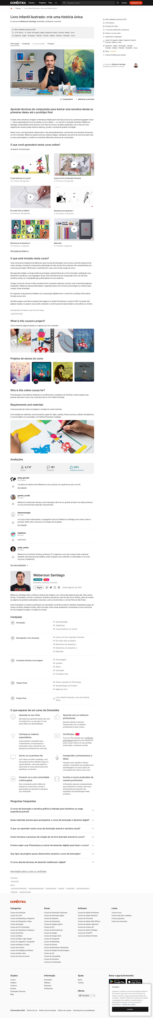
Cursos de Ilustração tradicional (55, 913)
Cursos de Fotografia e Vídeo (21, 921)
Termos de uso (32, 1010)
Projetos (42, 3)
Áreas (47, 908)
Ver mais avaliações (18, 565)
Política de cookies (64, 1010)
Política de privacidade (47, 1010)
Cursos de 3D (49, 953)
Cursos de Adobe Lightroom (88, 924)
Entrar (124, 3)
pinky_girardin (23, 478)
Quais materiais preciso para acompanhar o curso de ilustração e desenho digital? (49, 820)
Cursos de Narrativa (51, 959)
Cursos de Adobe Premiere (87, 936)
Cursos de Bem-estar (18, 953)
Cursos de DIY (49, 927)
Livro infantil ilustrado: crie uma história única (46, 17)
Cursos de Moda (16, 936)
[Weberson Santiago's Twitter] (51, 587)
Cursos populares (118, 918)
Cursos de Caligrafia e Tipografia (22, 942)
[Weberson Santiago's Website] (59, 587)
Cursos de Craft (16, 915)
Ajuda (80, 980)
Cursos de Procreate (85, 918)
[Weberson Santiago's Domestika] (46, 587)
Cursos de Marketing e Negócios (22, 918)
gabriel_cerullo (24, 496)
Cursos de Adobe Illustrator (88, 915)
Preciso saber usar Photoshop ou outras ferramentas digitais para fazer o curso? (49, 845)
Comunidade (40, 44)
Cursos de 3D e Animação (19, 927)
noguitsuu (22, 533)
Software (82, 908)
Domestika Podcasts (17, 991)
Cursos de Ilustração (17, 913)
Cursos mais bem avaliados (121, 915)
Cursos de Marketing (51, 942)
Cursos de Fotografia (51, 939)
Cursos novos (116, 913)
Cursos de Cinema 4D (86, 927)
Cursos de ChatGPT (85, 933)
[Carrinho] (118, 2)
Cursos (31, 3)
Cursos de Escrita (16, 933)
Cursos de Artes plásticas (53, 930)
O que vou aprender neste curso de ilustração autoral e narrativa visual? (45, 828)
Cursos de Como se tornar (19, 956)
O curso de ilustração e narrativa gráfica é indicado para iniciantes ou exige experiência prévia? (46, 810)
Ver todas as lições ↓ (19, 251)
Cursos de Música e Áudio (19, 944)
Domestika (48, 980)
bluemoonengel (24, 513)
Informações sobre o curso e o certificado (28, 871)
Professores (48, 988)
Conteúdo (26, 44)
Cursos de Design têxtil (52, 936)
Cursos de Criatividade (52, 962)
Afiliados (47, 983)
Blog (12, 994)
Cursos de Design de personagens (56, 950)
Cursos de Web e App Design (21, 939)
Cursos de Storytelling (52, 956)
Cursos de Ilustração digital (54, 915)
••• (56, 3)
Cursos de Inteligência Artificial (21, 950)
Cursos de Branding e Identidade (56, 947)
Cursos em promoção (119, 921)
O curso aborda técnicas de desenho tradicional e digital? (38, 862)
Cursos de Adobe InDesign (87, 930)
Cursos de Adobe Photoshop (88, 913)
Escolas (13, 988)
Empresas (47, 985)
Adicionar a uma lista (86, 99)
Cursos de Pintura (50, 944)
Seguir (39, 587)
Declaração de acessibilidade (84, 1010)
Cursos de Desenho (51, 918)
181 (34, 29)
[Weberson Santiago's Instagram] (55, 587)
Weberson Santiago (28, 21)
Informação (14, 44)
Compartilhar (68, 99)
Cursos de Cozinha (17, 947)
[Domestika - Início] (11, 8)
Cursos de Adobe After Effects (89, 921)
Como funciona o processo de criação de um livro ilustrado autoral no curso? (47, 837)
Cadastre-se (136, 3)
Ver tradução (22, 488)
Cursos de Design (16, 924)
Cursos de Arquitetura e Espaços (22, 930)
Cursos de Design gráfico (53, 924)
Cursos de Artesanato (52, 921)
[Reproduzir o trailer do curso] (52, 72)
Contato (81, 983)
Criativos (13, 985)
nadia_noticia (23, 547)
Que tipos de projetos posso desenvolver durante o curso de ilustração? (45, 854)
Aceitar (130, 1009)
